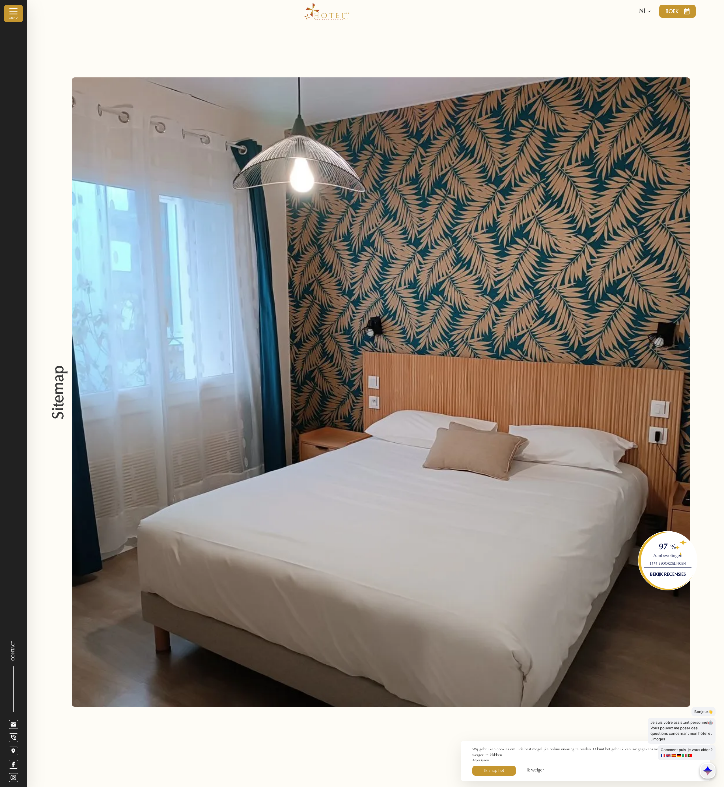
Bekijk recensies (668, 574)
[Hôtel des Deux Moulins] (461, 11)
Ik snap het (494, 771)
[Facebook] (13, 764)
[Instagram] (13, 777)
